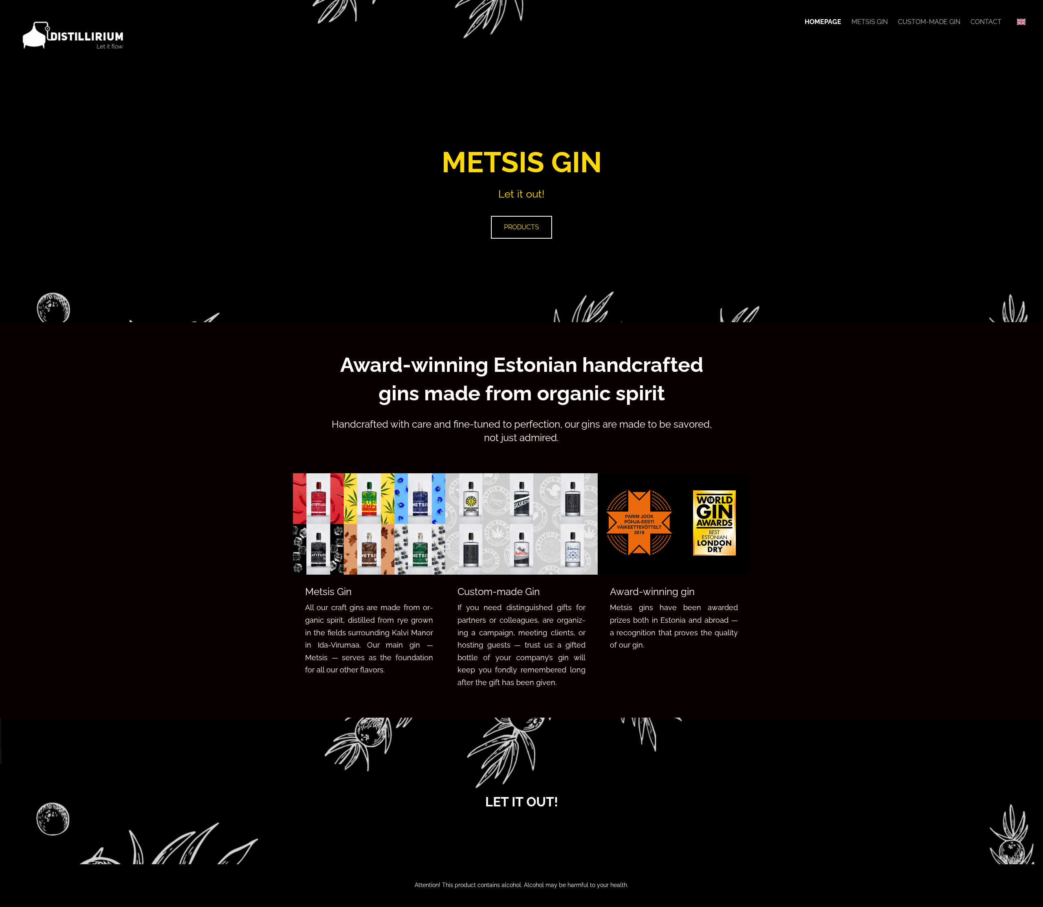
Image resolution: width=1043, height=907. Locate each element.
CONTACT (985, 22)
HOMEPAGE (823, 22)
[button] (1021, 21)
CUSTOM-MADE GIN (929, 22)
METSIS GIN (870, 22)
